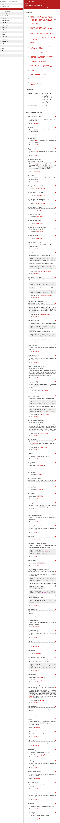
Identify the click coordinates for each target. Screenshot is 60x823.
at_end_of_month (47, 20)
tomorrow (37, 74)
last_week (47, 47)
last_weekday (33, 48)
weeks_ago (33, 78)
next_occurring (41, 56)
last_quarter (41, 47)
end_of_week (51, 37)
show (34, 123)
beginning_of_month (41, 27)
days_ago (32, 33)
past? (31, 65)
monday (32, 52)
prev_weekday (49, 67)
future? (32, 42)
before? (32, 27)
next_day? (33, 56)
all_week (32, 17)
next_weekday (41, 57)
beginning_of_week (47, 28)
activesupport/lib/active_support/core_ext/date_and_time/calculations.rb (40, 7)
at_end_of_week (45, 22)
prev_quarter (33, 67)
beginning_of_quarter (35, 28)
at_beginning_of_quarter (36, 19)
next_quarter (49, 56)
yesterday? (33, 84)
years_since (40, 83)
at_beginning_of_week (49, 19)
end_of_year (33, 39)
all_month (42, 16)
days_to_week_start (49, 33)
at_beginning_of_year (35, 20)
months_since (47, 52)
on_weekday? (34, 61)
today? (32, 74)
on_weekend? (42, 61)
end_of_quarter (43, 37)
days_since (40, 33)
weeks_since (41, 78)
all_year (38, 17)
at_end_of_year (34, 23)
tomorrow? (44, 74)
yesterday (47, 83)
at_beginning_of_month (48, 17)
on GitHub (38, 123)
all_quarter (48, 16)
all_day (36, 16)
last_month (33, 47)
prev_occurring (45, 65)
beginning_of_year (35, 30)
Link (55, 116)
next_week (33, 57)
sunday (32, 70)
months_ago (39, 52)
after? (31, 16)
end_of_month (34, 37)
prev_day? (37, 65)
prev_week (41, 67)
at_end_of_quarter (35, 22)
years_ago (33, 83)
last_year (41, 48)
